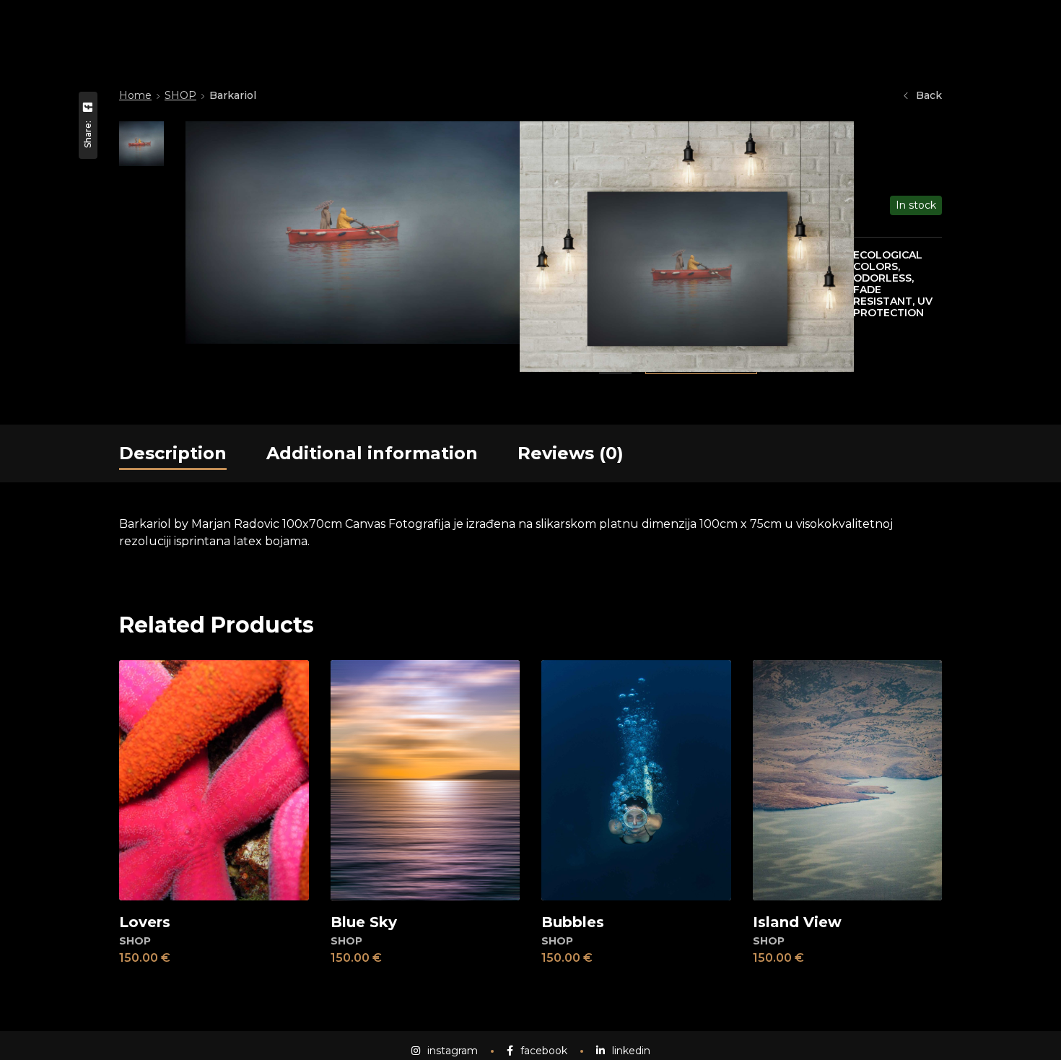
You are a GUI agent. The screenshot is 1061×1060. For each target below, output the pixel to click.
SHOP (180, 95)
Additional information (372, 453)
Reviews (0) (571, 453)
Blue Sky (364, 922)
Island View (797, 922)
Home (135, 95)
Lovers (144, 922)
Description (173, 453)
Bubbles (572, 922)
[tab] (173, 453)
